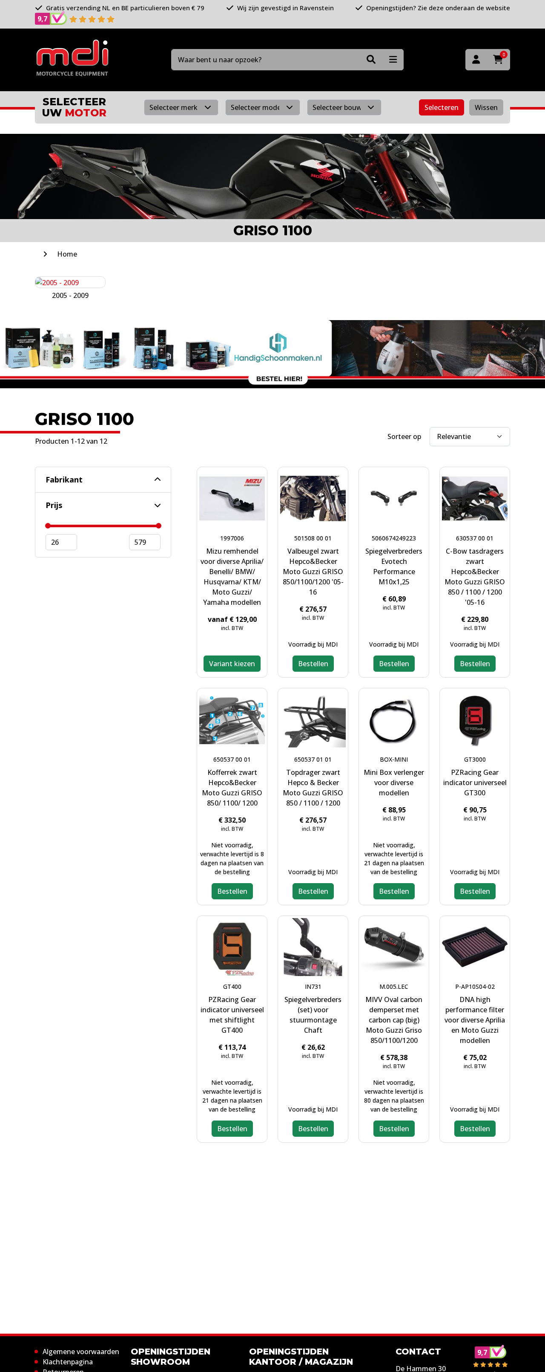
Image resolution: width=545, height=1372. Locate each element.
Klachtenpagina (68, 1361)
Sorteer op (404, 436)
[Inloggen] (476, 59)
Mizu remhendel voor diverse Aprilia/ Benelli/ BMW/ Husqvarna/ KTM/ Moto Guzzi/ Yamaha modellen (232, 576)
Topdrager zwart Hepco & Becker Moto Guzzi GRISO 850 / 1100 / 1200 (313, 788)
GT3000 (475, 759)
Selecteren (442, 107)
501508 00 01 (313, 538)
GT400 (232, 986)
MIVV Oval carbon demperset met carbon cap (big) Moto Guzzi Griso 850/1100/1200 (393, 1020)
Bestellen (313, 663)
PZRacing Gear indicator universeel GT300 (475, 782)
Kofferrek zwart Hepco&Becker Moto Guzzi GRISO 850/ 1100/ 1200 (232, 788)
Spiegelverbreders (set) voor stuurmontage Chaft (312, 1015)
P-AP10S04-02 (475, 986)
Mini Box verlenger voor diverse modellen (394, 782)
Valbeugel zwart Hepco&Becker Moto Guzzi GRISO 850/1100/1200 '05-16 (313, 571)
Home (67, 254)
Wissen (486, 107)
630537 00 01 (474, 538)
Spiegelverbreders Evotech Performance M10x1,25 (393, 566)
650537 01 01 (313, 759)
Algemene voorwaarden (81, 1351)
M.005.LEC (393, 986)
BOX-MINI (394, 759)
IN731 (313, 986)
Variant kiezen (232, 663)
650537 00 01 (232, 759)
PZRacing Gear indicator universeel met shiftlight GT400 (232, 1015)
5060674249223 (394, 538)
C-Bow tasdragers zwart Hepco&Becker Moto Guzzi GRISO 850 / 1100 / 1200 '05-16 (475, 576)
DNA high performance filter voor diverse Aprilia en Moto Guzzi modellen (475, 1020)
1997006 (232, 538)
